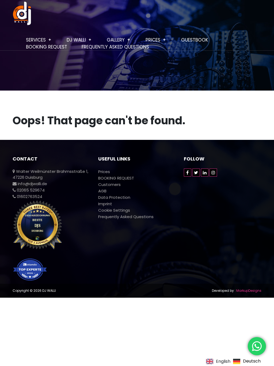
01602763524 (29, 196)
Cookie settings (114, 210)
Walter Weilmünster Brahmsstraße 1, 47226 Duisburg (50, 174)
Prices (153, 40)
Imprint (105, 204)
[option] (246, 361)
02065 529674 (30, 190)
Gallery (116, 40)
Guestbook (194, 40)
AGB (102, 191)
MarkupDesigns (248, 290)
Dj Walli (76, 40)
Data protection (114, 197)
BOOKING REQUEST (46, 47)
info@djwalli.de (32, 183)
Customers (109, 184)
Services (36, 40)
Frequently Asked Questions (115, 47)
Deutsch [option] (252, 361)
